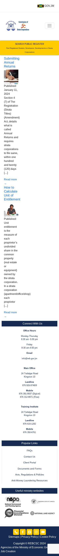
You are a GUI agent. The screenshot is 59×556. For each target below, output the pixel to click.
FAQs (29, 450)
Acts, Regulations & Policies (29, 474)
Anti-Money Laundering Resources (29, 480)
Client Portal (29, 462)
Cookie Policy (48, 536)
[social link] (16, 532)
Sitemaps (13, 536)
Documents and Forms (29, 468)
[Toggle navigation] (49, 25)
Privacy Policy (29, 536)
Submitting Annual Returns (11, 62)
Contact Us (29, 456)
